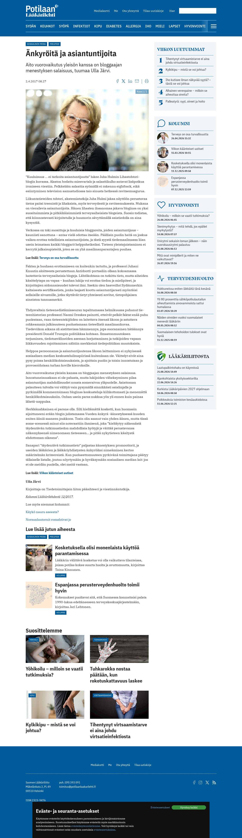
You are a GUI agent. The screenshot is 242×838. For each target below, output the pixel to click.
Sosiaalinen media (36, 44)
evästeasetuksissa (104, 829)
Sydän (31, 26)
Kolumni (61, 575)
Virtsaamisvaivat (103, 695)
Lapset (174, 26)
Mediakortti (102, 11)
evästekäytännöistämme (85, 826)
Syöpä (64, 26)
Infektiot (81, 26)
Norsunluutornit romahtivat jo (48, 519)
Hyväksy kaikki (189, 807)
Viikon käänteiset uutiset (56, 473)
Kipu (98, 26)
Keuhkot (47, 26)
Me (116, 11)
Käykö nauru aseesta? (42, 512)
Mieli (160, 26)
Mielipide (54, 44)
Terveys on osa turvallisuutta (58, 258)
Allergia (133, 26)
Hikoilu (34, 639)
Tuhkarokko (100, 639)
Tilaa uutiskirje (153, 11)
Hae (172, 11)
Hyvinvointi (195, 26)
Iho (148, 26)
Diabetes (114, 26)
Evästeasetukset (160, 807)
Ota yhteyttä (130, 11)
